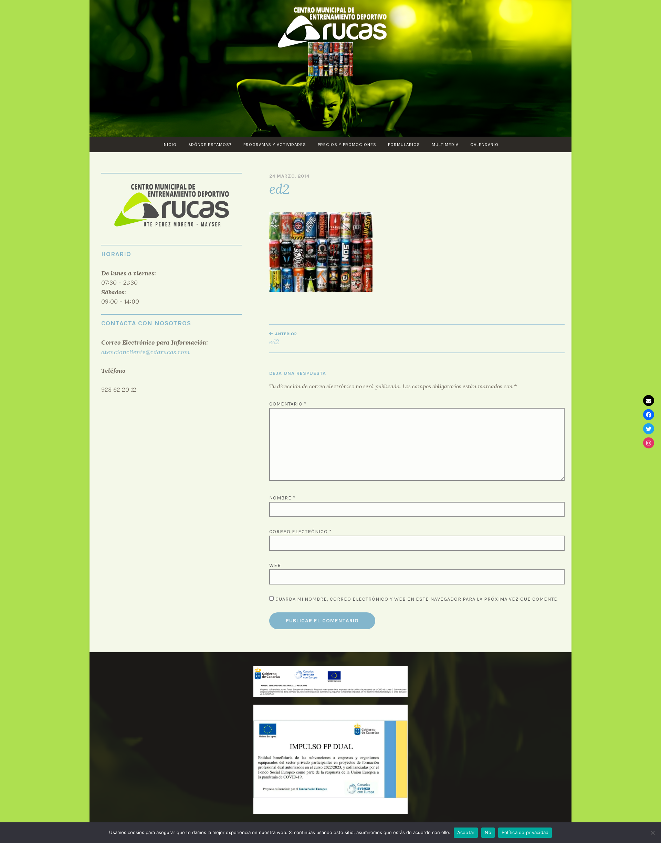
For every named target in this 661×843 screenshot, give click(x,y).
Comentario (288, 404)
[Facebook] (648, 414)
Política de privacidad (525, 832)
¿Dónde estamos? (210, 144)
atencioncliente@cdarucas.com (145, 352)
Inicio (169, 144)
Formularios (404, 144)
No (488, 832)
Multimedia (445, 144)
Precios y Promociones (347, 144)
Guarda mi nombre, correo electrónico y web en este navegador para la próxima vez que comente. (416, 599)
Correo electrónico (300, 532)
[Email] (648, 400)
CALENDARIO (484, 144)
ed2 (283, 338)
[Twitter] (648, 428)
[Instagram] (648, 442)
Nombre (282, 498)
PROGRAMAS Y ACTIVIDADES (274, 144)
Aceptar (466, 832)
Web (275, 565)
